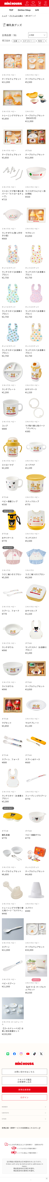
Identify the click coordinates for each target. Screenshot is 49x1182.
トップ (4, 16)
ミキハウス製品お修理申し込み (24, 1080)
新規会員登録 (24, 1089)
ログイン (24, 1097)
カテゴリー (28, 41)
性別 (40, 41)
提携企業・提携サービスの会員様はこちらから (20, 1128)
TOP (11, 10)
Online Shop (24, 10)
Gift (37, 10)
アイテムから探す (16, 16)
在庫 (15, 41)
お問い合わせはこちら (24, 1071)
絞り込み (6, 40)
